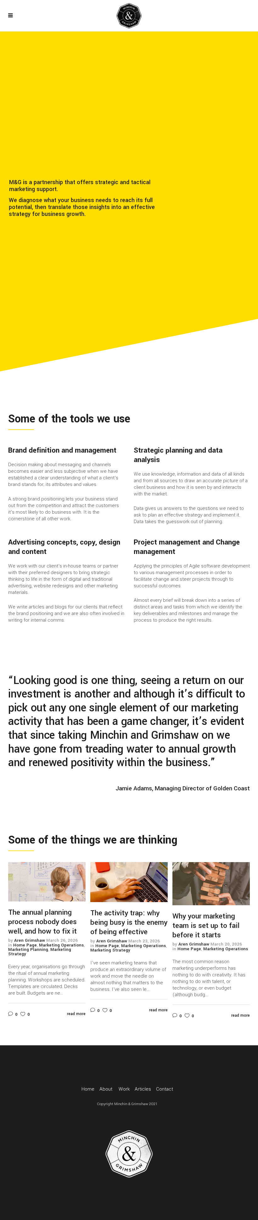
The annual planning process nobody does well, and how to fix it (42, 921)
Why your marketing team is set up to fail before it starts (205, 925)
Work (124, 1089)
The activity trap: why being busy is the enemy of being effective (128, 922)
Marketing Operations (61, 945)
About (105, 1089)
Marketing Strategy (110, 950)
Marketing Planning (28, 949)
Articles (143, 1089)
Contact (164, 1089)
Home (87, 1089)
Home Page (25, 945)
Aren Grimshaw (29, 940)
